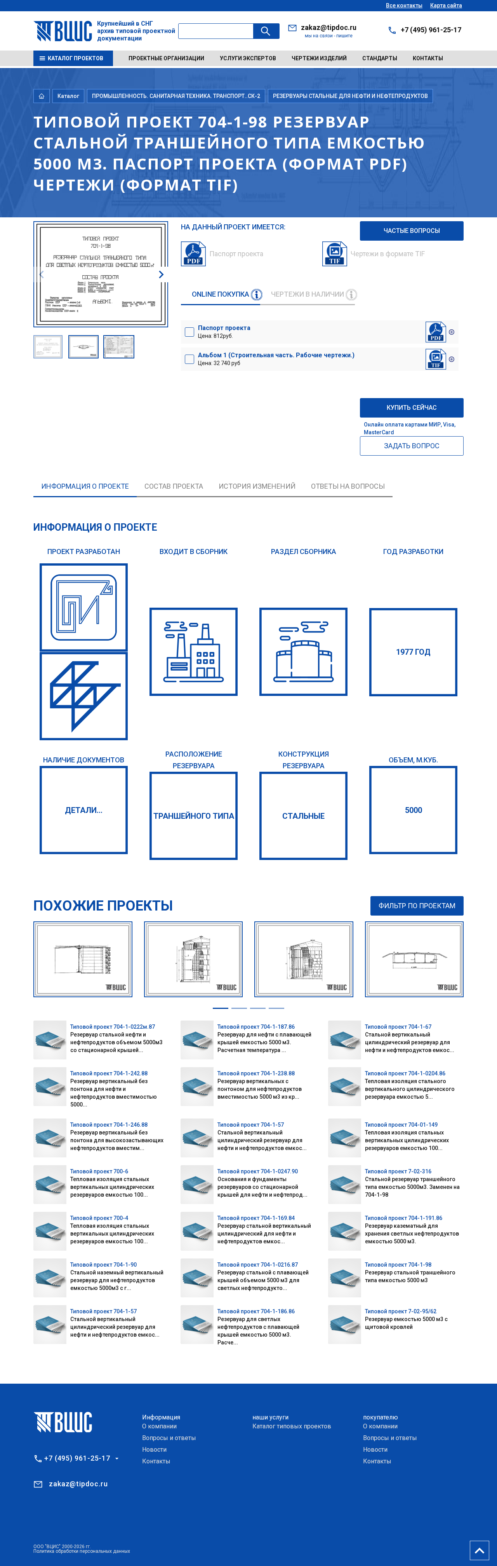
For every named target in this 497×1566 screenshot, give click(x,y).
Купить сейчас (412, 407)
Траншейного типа (193, 816)
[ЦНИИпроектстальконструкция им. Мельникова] (84, 696)
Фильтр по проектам (417, 906)
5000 (413, 810)
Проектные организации (166, 58)
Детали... (84, 810)
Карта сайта (446, 5)
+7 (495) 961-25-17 (431, 30)
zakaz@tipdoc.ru (328, 27)
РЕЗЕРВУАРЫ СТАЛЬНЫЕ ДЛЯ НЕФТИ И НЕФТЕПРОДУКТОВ (350, 96)
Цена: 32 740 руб (276, 358)
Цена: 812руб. (224, 331)
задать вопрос (412, 446)
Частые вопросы (412, 230)
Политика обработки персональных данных (81, 1551)
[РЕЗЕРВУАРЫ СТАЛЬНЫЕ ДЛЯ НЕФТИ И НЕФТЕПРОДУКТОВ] (303, 652)
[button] (161, 274)
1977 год (413, 652)
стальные (303, 816)
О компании (159, 1426)
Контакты (428, 58)
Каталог (68, 96)
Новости (154, 1449)
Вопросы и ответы (169, 1438)
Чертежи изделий (319, 58)
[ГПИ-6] (84, 607)
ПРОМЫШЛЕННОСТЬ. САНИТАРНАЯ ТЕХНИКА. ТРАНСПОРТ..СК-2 (176, 96)
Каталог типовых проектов (291, 1426)
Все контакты (404, 5)
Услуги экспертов (248, 58)
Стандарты (379, 58)
